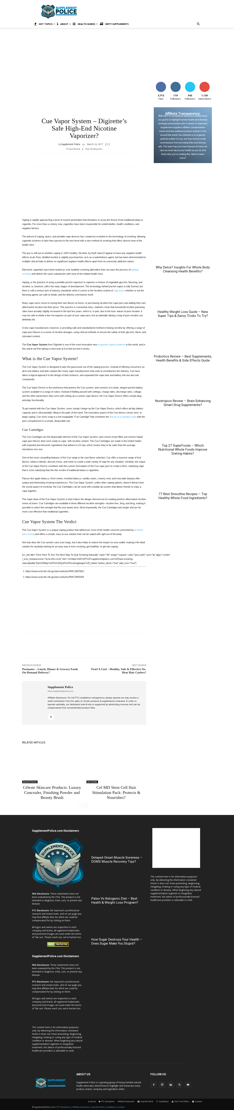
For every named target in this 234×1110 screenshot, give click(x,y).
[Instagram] (162, 1084)
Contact (121, 1107)
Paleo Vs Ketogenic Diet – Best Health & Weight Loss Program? (114, 900)
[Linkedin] (171, 1085)
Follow (175, 83)
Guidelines (111, 1107)
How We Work (97, 1107)
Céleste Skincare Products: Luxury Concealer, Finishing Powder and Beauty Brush (52, 792)
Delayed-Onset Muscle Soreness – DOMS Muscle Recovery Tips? (116, 859)
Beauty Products (30, 782)
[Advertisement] (144, 11)
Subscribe (204, 83)
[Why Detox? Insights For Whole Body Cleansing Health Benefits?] (183, 247)
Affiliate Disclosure (126, 1101)
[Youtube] (188, 1085)
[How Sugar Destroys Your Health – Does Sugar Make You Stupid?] (117, 922)
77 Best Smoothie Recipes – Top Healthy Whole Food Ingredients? (182, 496)
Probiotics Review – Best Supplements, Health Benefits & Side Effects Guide (183, 358)
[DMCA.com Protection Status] (58, 945)
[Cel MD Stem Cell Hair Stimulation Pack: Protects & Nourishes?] (116, 765)
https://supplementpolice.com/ (60, 691)
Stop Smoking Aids (93, 149)
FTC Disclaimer (63, 1107)
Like (161, 83)
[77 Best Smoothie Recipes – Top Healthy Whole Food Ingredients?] (183, 474)
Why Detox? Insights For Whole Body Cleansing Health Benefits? (183, 269)
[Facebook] (153, 1085)
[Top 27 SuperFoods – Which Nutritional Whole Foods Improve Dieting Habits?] (183, 425)
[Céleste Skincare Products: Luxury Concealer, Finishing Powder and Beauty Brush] (52, 765)
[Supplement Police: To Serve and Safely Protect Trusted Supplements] (58, 890)
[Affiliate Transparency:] (183, 135)
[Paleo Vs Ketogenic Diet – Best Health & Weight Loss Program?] (117, 882)
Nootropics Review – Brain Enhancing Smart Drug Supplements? (183, 403)
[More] (149, 160)
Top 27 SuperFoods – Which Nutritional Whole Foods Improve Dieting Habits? (182, 449)
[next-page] (86, 805)
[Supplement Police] (35, 703)
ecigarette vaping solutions (111, 344)
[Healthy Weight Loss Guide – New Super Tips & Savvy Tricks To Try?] (183, 292)
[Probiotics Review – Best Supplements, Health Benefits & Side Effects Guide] (183, 336)
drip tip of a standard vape (123, 416)
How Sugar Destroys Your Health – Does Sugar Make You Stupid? (116, 941)
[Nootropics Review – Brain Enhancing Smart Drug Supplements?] (183, 381)
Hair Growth (92, 782)
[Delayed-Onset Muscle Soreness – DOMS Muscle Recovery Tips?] (117, 841)
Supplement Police (70, 144)
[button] (198, 24)
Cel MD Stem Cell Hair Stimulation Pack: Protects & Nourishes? (116, 792)
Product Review (73, 149)
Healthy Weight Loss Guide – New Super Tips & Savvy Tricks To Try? (182, 314)
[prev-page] (81, 805)
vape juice (118, 290)
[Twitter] (51, 717)
